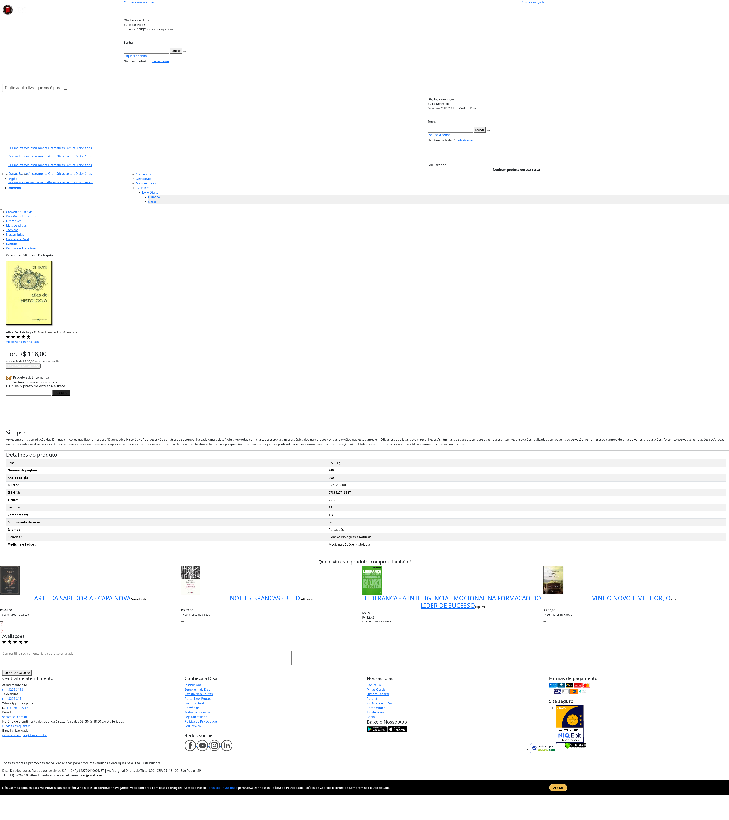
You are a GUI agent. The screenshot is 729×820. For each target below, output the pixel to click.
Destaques (143, 179)
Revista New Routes (199, 694)
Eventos (11, 244)
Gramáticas (57, 182)
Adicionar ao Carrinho (23, 366)
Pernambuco (376, 708)
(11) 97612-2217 (16, 708)
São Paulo (374, 685)
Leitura (70, 182)
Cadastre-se (160, 61)
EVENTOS (142, 188)
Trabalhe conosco (197, 712)
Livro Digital (150, 192)
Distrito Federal (378, 694)
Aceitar (558, 788)
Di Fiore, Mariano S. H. (48, 332)
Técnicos (12, 230)
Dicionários (84, 182)
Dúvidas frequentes (16, 726)
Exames (23, 182)
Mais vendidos (146, 183)
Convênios (143, 174)
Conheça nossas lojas (139, 2)
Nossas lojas (15, 234)
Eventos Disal (194, 703)
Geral (152, 202)
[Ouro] (570, 724)
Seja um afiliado (196, 717)
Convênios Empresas (21, 216)
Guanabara (70, 332)
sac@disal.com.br (14, 717)
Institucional (193, 685)
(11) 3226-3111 (12, 699)
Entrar (176, 51)
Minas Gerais (376, 689)
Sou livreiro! (193, 726)
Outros (13, 188)
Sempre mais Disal (198, 689)
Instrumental (39, 182)
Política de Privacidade (201, 721)
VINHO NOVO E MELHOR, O (631, 598)
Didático (154, 197)
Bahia (371, 717)
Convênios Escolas (19, 212)
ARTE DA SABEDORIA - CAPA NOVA (82, 598)
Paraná (372, 699)
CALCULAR (61, 393)
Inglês (12, 179)
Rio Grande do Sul (380, 703)
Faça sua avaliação (17, 673)
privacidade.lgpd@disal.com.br (24, 735)
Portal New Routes (198, 699)
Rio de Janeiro (377, 712)
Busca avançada (533, 2)
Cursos (13, 182)
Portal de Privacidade (222, 788)
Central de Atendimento (23, 248)
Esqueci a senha (135, 56)
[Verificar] (575, 745)
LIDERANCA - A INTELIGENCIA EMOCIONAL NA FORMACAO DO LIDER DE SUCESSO (453, 601)
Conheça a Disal (17, 239)
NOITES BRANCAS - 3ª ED (265, 598)
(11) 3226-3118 (12, 689)
